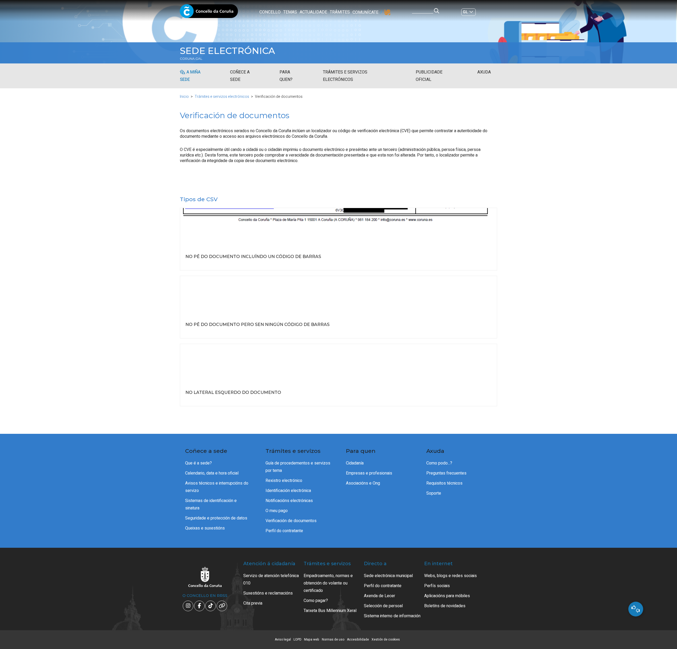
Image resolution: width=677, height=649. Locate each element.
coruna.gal (191, 59)
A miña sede (190, 76)
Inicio (184, 96)
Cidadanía (355, 463)
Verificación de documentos (291, 521)
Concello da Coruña (209, 12)
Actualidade (313, 12)
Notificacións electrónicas (289, 501)
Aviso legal (283, 639)
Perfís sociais (437, 586)
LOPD (297, 639)
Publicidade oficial (429, 76)
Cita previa (252, 603)
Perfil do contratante (284, 531)
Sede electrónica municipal (388, 576)
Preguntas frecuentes (446, 473)
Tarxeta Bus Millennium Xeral (330, 610)
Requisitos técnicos (444, 483)
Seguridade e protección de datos (216, 518)
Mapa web (311, 639)
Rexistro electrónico (284, 480)
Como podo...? (439, 463)
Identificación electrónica (288, 490)
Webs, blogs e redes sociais (450, 576)
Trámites (340, 12)
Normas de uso (333, 639)
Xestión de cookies (386, 639)
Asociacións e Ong (363, 483)
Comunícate (365, 12)
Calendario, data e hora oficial (212, 473)
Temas (290, 12)
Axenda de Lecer (379, 596)
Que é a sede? (198, 463)
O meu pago (277, 511)
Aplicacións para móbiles (447, 596)
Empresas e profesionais (369, 473)
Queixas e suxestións (205, 528)
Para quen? (286, 76)
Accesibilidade (358, 639)
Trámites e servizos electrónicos (345, 76)
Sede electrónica (227, 50)
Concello (270, 12)
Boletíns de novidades (444, 606)
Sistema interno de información (392, 616)
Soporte (433, 493)
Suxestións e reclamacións (268, 593)
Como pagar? (316, 600)
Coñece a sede (240, 76)
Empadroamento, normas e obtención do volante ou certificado (328, 583)
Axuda (484, 72)
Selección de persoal (383, 606)
